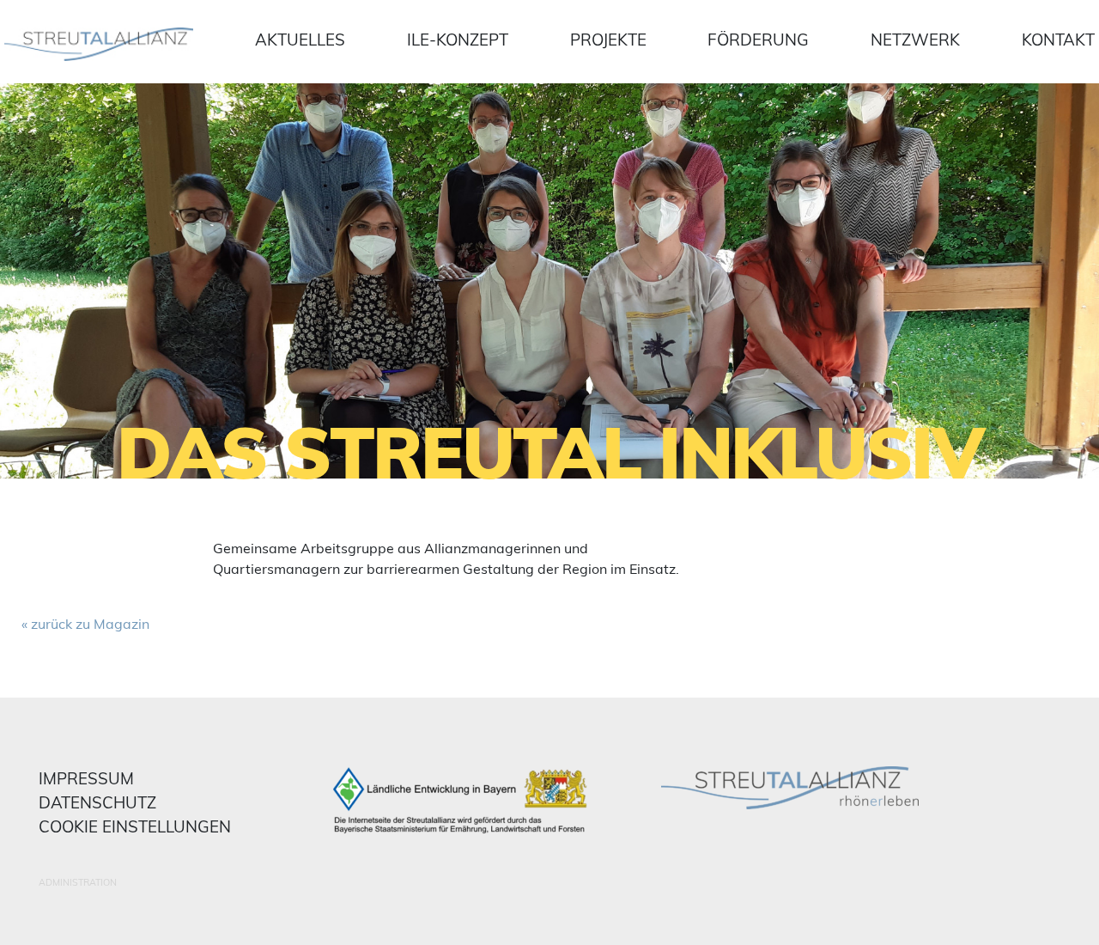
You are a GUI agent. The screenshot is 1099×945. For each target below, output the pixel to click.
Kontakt (1058, 39)
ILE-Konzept (457, 39)
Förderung (758, 39)
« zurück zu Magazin (85, 623)
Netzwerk (915, 39)
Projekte (608, 39)
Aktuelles (300, 39)
